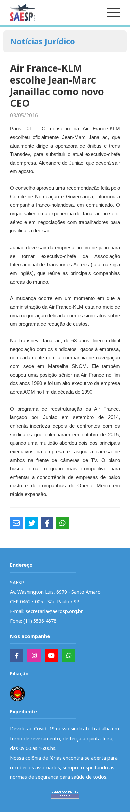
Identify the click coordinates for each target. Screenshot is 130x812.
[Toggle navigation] (113, 12)
